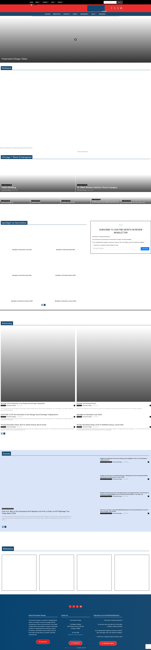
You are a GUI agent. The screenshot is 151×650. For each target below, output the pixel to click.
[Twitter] (114, 8)
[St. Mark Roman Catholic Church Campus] (113, 177)
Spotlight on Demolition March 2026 (65, 275)
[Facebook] (111, 8)
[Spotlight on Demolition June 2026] (21, 237)
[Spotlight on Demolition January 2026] (65, 288)
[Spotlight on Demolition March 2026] (65, 263)
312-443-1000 (75, 632)
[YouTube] (121, 8)
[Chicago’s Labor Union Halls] (75, 198)
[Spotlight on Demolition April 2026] (21, 263)
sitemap (75, 639)
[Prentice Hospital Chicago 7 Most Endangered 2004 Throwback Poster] (19, 572)
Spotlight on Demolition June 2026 (22, 249)
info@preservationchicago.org (75, 634)
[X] (77, 606)
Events (6, 453)
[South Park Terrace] (45, 198)
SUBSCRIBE (145, 248)
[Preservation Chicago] (51, 8)
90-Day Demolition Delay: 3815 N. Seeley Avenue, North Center (23, 425)
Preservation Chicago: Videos (14, 59)
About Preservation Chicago (37, 615)
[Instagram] (118, 8)
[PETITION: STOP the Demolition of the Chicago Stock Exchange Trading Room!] (38, 364)
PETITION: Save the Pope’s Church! (86, 403)
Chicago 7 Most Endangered (16, 157)
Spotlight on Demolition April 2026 (22, 275)
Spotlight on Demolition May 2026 (65, 249)
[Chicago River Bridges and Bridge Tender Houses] (136, 198)
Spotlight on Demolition (14, 222)
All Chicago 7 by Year (5, 200)
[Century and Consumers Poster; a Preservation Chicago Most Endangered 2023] (132, 572)
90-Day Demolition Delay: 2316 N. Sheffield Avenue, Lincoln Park (100, 425)
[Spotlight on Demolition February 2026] (21, 288)
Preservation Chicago (11, 405)
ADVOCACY (3, 405)
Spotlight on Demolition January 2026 (65, 301)
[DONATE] (102, 7)
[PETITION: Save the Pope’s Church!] (114, 364)
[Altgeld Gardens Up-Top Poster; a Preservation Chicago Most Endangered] (57, 572)
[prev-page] (42, 305)
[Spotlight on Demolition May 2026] (65, 237)
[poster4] (94, 572)
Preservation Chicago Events (7, 508)
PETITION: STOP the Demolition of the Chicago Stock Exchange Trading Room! (23, 403)
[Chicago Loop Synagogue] (15, 198)
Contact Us (64, 615)
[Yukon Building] (37, 177)
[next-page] (45, 305)
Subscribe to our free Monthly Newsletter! (106, 615)
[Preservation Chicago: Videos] (75, 39)
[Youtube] (80, 606)
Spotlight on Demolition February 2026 (22, 301)
